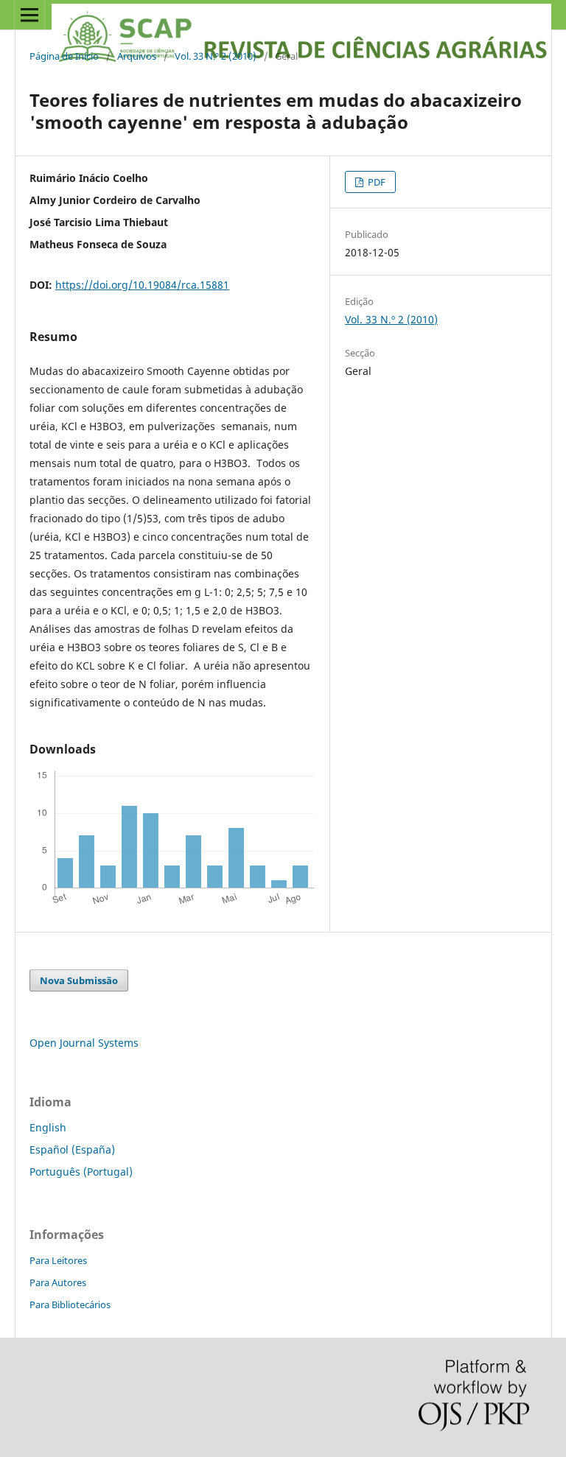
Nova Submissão (79, 980)
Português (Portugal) (81, 1172)
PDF (375, 182)
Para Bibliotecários (70, 1304)
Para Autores (57, 1282)
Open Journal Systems (84, 1043)
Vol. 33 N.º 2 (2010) (215, 56)
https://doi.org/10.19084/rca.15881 (142, 285)
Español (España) (72, 1149)
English (47, 1127)
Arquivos (136, 56)
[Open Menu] (29, 14)
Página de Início (64, 56)
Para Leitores (58, 1260)
